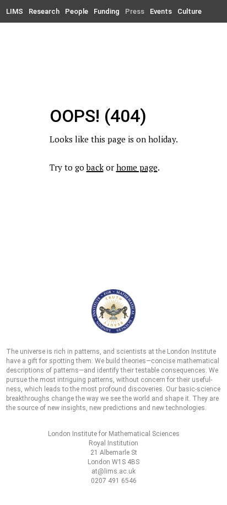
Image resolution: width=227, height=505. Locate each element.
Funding (107, 11)
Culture (189, 11)
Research (44, 11)
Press (134, 11)
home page (137, 167)
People (76, 11)
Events (161, 11)
